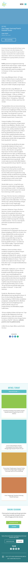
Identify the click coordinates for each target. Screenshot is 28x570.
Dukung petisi (13, 522)
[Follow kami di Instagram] (16, 549)
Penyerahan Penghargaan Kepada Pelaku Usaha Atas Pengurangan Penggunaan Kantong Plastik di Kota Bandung (14, 469)
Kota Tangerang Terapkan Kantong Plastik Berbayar (14, 496)
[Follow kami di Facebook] (11, 549)
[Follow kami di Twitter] (13, 549)
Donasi (14, 526)
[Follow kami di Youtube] (19, 549)
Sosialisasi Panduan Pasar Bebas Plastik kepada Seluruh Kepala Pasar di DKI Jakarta (14, 412)
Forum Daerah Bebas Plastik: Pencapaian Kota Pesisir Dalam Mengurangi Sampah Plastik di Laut (14, 447)
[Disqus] (14, 360)
